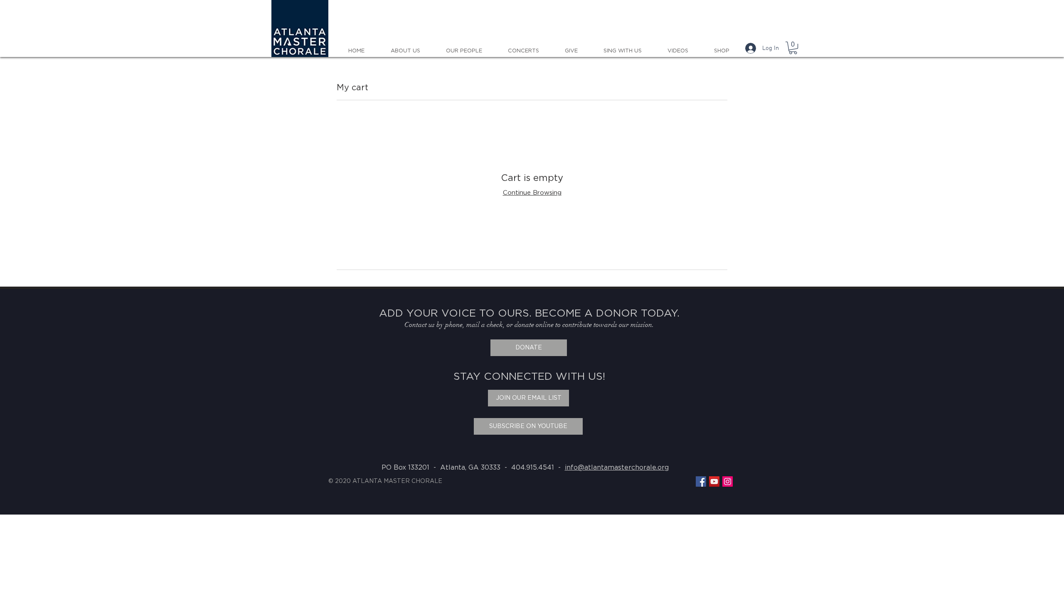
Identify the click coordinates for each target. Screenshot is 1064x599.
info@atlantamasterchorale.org (617, 467)
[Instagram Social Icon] (727, 481)
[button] (793, 48)
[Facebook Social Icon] (701, 481)
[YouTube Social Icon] (714, 481)
